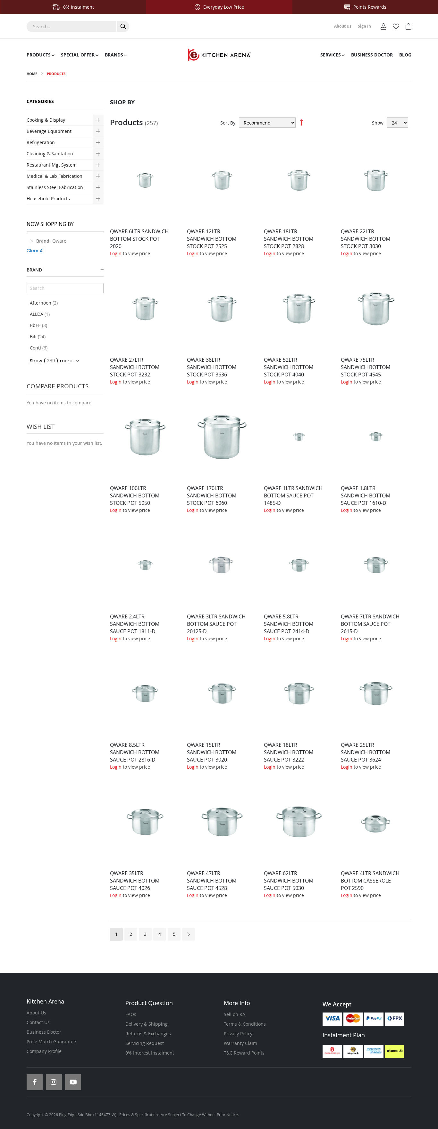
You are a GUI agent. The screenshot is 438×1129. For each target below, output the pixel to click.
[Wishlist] (396, 26)
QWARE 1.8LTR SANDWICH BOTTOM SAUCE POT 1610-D (365, 495)
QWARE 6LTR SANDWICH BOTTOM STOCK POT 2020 (139, 239)
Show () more (51, 361)
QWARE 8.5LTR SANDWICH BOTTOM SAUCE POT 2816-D (134, 752)
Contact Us (38, 1022)
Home (32, 73)
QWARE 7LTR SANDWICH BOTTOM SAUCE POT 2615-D (370, 624)
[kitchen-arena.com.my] (219, 54)
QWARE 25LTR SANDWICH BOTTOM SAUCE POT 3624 (365, 752)
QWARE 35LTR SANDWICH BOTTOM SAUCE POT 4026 (134, 881)
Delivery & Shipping (146, 1024)
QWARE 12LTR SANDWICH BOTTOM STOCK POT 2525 (211, 239)
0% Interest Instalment (149, 1053)
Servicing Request (144, 1043)
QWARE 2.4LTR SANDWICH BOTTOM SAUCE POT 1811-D (134, 624)
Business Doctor (44, 1032)
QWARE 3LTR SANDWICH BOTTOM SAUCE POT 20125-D (216, 624)
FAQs (130, 1014)
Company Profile (44, 1051)
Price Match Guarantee (51, 1042)
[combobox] (78, 26)
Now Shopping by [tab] (50, 224)
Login (116, 253)
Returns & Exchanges (148, 1033)
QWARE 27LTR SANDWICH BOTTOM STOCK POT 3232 (134, 367)
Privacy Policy (238, 1033)
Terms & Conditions (245, 1024)
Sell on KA (234, 1014)
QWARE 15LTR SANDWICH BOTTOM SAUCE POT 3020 (211, 752)
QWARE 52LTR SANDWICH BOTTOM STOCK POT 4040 (288, 367)
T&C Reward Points (244, 1053)
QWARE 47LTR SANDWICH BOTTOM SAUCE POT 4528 (211, 881)
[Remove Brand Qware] (32, 241)
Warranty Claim (240, 1043)
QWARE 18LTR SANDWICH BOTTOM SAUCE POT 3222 (288, 752)
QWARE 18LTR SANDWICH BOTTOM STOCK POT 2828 (288, 239)
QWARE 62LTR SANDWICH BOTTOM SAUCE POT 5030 (288, 881)
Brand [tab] (34, 270)
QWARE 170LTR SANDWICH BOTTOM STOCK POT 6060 (211, 495)
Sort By (227, 123)
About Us (36, 1013)
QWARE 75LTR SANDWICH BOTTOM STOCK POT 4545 (365, 367)
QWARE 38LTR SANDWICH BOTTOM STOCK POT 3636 (211, 367)
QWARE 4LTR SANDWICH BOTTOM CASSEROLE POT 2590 (370, 881)
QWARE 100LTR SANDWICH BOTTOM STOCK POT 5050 (134, 495)
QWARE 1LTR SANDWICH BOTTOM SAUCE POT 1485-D (293, 495)
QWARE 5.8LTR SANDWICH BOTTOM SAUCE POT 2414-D (288, 624)
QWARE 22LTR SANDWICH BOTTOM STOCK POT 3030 (365, 239)
